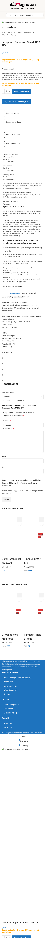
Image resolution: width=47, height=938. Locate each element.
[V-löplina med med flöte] (9, 611)
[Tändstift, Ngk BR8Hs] (31, 611)
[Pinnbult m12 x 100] (31, 536)
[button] (19, 519)
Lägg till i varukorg (21, 91)
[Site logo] (22, 6)
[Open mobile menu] (3, 15)
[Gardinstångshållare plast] (12, 536)
